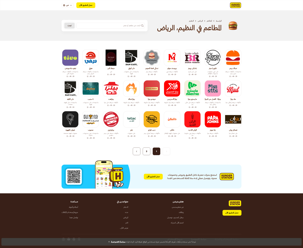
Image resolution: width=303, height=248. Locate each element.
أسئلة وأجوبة (73, 207)
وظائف (181, 212)
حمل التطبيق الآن (85, 5)
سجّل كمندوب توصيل (175, 217)
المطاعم (209, 21)
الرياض (200, 21)
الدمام (126, 207)
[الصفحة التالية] (136, 151)
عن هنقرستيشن (178, 207)
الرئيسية (219, 21)
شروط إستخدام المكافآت (70, 212)
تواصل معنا (73, 217)
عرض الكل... (123, 228)
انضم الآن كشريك (177, 223)
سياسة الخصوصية (118, 242)
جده (126, 212)
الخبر (126, 223)
